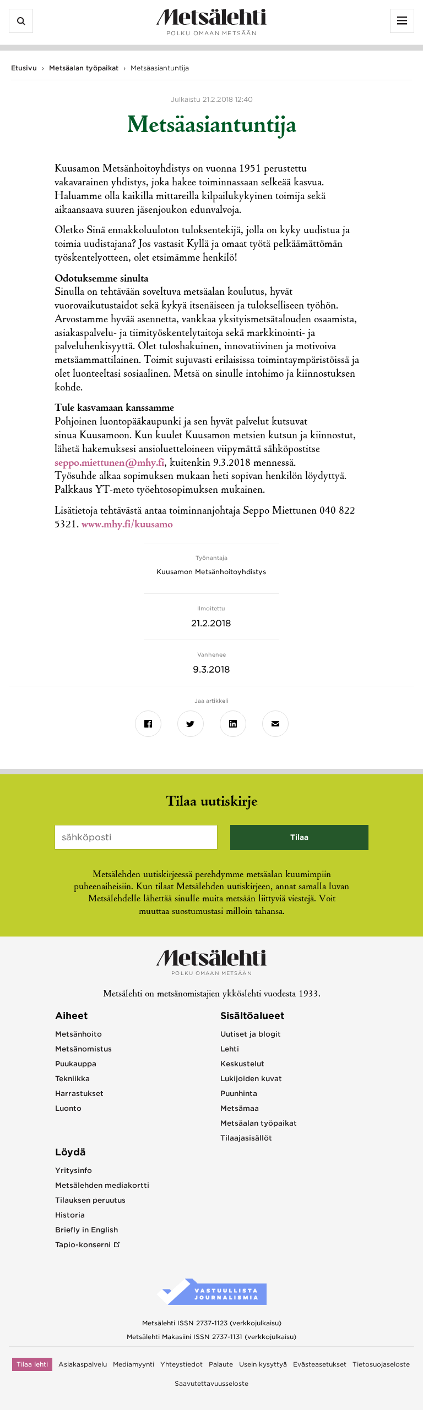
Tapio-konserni (83, 1245)
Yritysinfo (73, 1170)
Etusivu (24, 68)
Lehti (229, 1049)
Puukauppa (75, 1064)
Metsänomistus (83, 1049)
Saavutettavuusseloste (211, 1383)
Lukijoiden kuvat (251, 1079)
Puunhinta (238, 1093)
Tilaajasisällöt (246, 1138)
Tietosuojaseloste (381, 1364)
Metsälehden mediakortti (102, 1185)
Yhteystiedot (181, 1364)
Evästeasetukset (319, 1364)
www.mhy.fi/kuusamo (127, 525)
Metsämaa (239, 1108)
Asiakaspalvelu (82, 1364)
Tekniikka (72, 1079)
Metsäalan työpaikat (83, 68)
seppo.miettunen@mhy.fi (109, 463)
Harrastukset (79, 1093)
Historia (70, 1215)
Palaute (221, 1364)
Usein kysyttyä (263, 1364)
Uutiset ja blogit (250, 1034)
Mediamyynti (133, 1364)
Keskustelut (242, 1064)
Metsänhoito (78, 1034)
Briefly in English (86, 1230)
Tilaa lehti (32, 1364)
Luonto (68, 1108)
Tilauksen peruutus (90, 1200)
